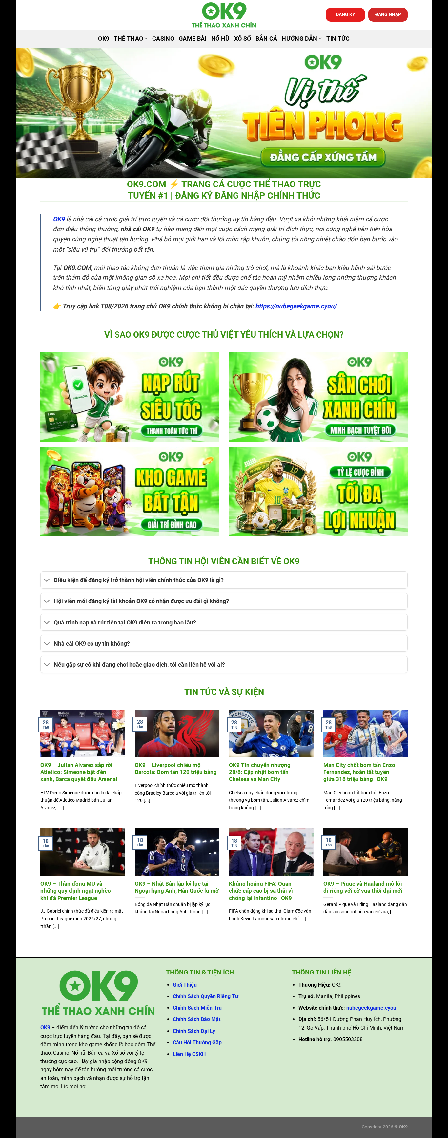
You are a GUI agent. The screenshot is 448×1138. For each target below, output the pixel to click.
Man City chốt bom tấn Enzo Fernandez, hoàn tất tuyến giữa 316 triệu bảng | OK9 (359, 772)
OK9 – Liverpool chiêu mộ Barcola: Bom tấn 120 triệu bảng (176, 769)
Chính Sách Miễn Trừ (197, 1008)
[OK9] (224, 15)
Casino (163, 38)
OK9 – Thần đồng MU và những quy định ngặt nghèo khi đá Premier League (75, 891)
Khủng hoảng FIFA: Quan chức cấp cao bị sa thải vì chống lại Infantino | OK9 (261, 891)
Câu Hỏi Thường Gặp (197, 1043)
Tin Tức (338, 38)
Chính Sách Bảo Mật (196, 1019)
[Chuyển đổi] (47, 581)
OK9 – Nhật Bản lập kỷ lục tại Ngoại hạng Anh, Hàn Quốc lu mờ (177, 887)
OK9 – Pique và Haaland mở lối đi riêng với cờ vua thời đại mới (362, 887)
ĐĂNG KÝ (345, 14)
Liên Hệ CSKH (189, 1054)
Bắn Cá (266, 38)
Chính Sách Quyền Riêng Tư (205, 996)
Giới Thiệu (185, 985)
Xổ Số (242, 38)
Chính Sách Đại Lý (194, 1031)
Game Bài (193, 38)
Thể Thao (128, 38)
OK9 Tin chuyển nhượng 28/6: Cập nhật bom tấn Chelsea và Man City (260, 772)
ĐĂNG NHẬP (388, 14)
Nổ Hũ (220, 38)
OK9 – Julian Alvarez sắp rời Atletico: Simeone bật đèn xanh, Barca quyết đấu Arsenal (78, 772)
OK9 (103, 38)
